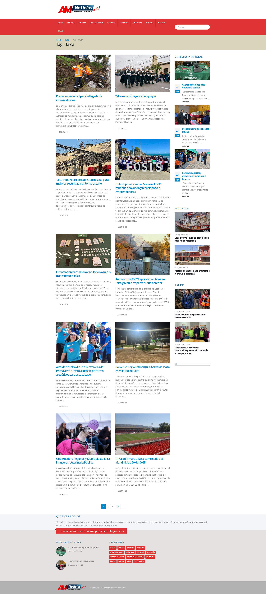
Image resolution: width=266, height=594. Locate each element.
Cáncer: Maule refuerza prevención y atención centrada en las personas (191, 350)
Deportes (111, 23)
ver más (185, 102)
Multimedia (150, 557)
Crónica (70, 23)
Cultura (82, 23)
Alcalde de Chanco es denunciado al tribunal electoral (192, 272)
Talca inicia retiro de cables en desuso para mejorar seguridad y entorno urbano (82, 181)
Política (161, 23)
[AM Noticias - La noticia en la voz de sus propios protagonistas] (63, 9)
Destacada (140, 548)
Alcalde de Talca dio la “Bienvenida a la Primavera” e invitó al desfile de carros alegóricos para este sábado (79, 371)
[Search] (206, 27)
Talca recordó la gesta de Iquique (135, 96)
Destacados (130, 552)
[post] (192, 222)
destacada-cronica (116, 552)
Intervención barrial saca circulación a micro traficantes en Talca (83, 274)
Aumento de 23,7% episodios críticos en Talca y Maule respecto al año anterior (140, 281)
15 (118, 506)
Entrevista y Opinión (117, 557)
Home (60, 23)
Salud (60, 31)
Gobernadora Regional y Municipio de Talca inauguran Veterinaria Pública (83, 460)
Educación (137, 23)
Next (123, 506)
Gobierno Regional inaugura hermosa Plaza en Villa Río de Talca (142, 369)
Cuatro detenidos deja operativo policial (193, 86)
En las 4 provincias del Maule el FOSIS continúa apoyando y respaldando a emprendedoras (138, 188)
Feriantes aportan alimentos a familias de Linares (194, 176)
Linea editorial (96, 23)
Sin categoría (139, 561)
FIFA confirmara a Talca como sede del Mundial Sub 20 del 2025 (139, 460)
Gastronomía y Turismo (135, 557)
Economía (124, 23)
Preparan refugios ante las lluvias (195, 130)
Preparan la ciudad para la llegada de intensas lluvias (79, 98)
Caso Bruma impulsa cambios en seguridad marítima (192, 239)
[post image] (83, 73)
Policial (150, 23)
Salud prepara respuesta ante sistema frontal (190, 316)
